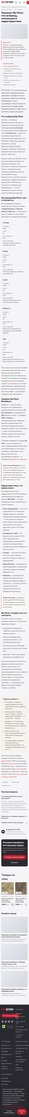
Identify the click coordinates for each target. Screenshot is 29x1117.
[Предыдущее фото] (3, 888)
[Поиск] (16, 2)
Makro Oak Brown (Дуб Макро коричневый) (21, 900)
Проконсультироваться (22, 1045)
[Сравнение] (20, 2)
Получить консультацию (14, 857)
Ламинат (19, 1013)
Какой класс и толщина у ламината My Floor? (13, 817)
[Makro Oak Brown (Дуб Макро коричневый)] (21, 888)
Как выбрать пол (22, 1048)
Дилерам (4, 1078)
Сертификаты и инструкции (21, 1060)
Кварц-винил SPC (20, 1017)
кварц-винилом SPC (19, 769)
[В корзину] (12, 904)
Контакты (4, 1084)
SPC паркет (20, 1027)
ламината (4, 761)
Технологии (5, 1045)
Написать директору (20, 1069)
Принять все (22, 1112)
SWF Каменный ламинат (21, 1031)
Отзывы (4, 1060)
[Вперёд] (26, 877)
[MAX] (6, 1021)
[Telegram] (2, 1021)
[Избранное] (24, 2)
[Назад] (22, 877)
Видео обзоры (6, 1063)
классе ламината (14, 383)
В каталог (14, 862)
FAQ (17, 1065)
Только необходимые (9, 1112)
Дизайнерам (6, 1081)
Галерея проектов (4, 1068)
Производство (6, 1054)
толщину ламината (10, 777)
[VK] (9, 1021)
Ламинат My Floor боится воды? (12, 822)
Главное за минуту (10, 85)
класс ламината (22, 774)
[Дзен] (12, 1021)
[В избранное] (12, 896)
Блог (8, 7)
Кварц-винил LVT (20, 1023)
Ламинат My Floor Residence (13, 73)
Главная (3, 7)
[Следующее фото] (12, 888)
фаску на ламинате (20, 459)
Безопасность (6, 1048)
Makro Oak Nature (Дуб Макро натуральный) (7, 900)
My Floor (10, 764)
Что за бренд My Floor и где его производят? (12, 797)
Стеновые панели (19, 1036)
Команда (4, 1051)
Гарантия (19, 1056)
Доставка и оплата (20, 1052)
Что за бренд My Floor (11, 66)
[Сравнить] (9, 896)
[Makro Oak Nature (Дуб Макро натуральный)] (7, 888)
